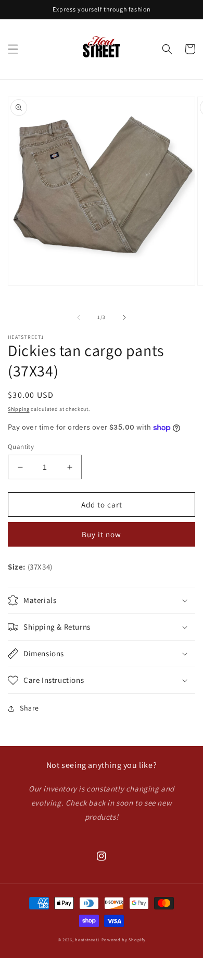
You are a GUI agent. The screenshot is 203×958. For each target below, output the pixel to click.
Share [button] (29, 708)
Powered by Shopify (124, 939)
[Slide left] (78, 317)
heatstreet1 (87, 939)
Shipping (19, 409)
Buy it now (101, 534)
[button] (13, 49)
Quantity (21, 446)
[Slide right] (124, 317)
